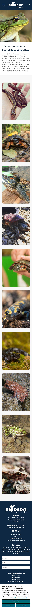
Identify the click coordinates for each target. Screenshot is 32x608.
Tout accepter (16, 601)
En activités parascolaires (17, 581)
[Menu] (3, 4)
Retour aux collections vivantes (14, 46)
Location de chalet (16, 539)
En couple (17, 579)
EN (29, 5)
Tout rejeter (23, 605)
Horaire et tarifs (16, 535)
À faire (16, 537)
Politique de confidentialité (21, 598)
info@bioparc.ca (18, 527)
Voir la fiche (16, 115)
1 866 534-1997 (20, 525)
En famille (17, 576)
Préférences (8, 605)
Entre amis (17, 577)
